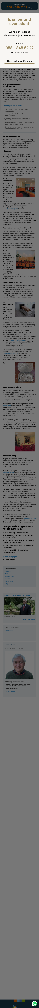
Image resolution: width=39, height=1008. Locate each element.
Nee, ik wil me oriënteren (19, 61)
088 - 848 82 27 (19, 47)
